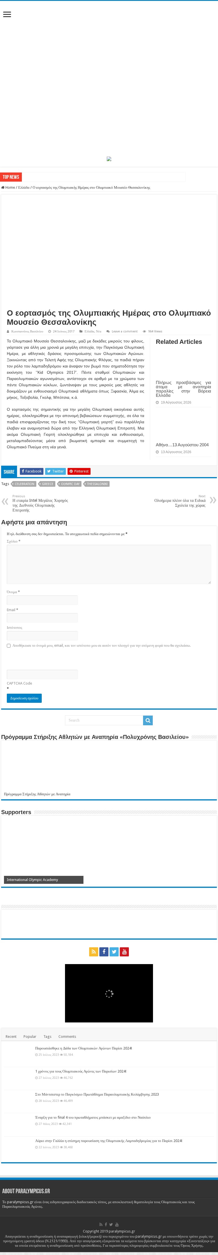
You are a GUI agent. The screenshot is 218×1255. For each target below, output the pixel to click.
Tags (47, 1036)
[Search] (148, 720)
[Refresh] (47, 658)
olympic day (70, 484)
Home (10, 187)
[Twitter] (114, 951)
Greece (47, 484)
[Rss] (93, 951)
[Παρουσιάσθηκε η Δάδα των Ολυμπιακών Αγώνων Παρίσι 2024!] (18, 1055)
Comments (67, 1036)
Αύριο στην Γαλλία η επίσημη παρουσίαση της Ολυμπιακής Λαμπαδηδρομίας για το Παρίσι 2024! (108, 1141)
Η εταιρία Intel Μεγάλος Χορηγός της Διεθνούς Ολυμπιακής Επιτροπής (40, 503)
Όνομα (13, 592)
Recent (11, 1036)
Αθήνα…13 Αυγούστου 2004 (182, 444)
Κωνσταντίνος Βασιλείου (27, 331)
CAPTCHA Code (19, 683)
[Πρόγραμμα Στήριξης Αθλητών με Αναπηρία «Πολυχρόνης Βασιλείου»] (109, 767)
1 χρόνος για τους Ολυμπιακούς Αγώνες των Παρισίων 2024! (80, 1071)
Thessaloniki (97, 484)
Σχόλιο (13, 541)
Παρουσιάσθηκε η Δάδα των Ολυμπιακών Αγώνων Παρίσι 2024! (83, 1048)
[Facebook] (103, 951)
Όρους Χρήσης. (192, 1245)
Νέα (98, 331)
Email (12, 610)
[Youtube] (124, 951)
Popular (30, 1036)
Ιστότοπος (14, 627)
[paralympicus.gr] (109, 78)
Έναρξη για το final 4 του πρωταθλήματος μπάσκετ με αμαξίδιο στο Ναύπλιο (93, 1117)
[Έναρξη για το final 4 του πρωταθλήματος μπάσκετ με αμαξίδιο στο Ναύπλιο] (18, 1124)
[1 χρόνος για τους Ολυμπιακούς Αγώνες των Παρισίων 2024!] (18, 1078)
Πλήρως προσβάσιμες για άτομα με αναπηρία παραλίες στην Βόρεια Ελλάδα (183, 389)
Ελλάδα (24, 187)
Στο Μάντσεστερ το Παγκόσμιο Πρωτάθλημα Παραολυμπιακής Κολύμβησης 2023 (97, 1094)
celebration (24, 484)
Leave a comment (125, 331)
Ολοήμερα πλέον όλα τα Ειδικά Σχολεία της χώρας (180, 501)
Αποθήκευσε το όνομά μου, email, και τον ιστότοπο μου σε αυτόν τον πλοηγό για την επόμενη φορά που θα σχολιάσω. (101, 645)
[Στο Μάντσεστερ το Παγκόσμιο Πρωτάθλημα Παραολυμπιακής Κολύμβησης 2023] (18, 1101)
